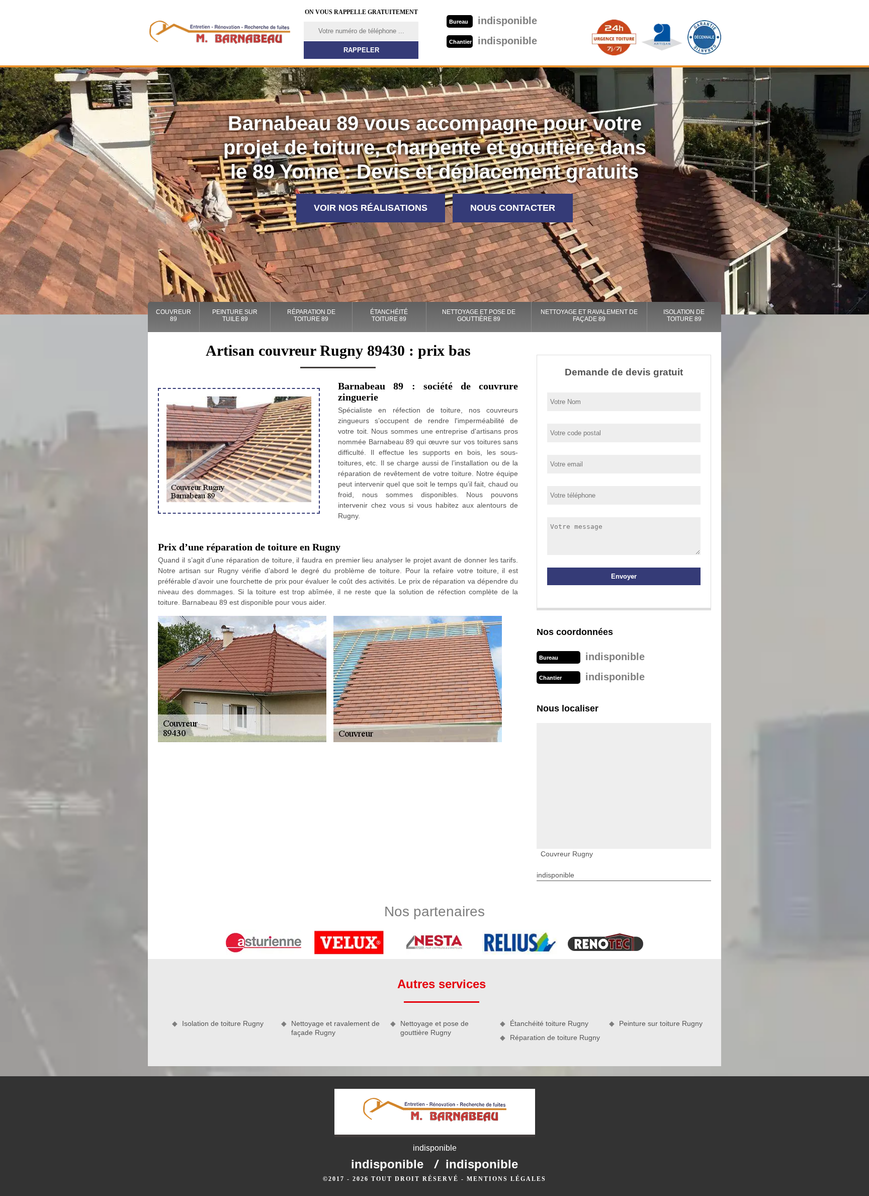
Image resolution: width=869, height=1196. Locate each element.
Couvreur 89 (173, 315)
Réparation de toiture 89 (311, 315)
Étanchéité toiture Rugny (549, 1023)
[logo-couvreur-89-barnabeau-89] (219, 32)
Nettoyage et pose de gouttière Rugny (434, 1027)
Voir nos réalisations (370, 208)
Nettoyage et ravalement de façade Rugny (335, 1027)
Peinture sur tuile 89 (234, 315)
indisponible (493, 20)
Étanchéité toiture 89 (389, 315)
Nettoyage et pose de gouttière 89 (478, 315)
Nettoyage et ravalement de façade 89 (589, 315)
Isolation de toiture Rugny (223, 1023)
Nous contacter (512, 208)
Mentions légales (506, 1178)
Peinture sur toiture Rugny (661, 1023)
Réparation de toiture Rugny (555, 1037)
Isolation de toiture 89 (684, 315)
